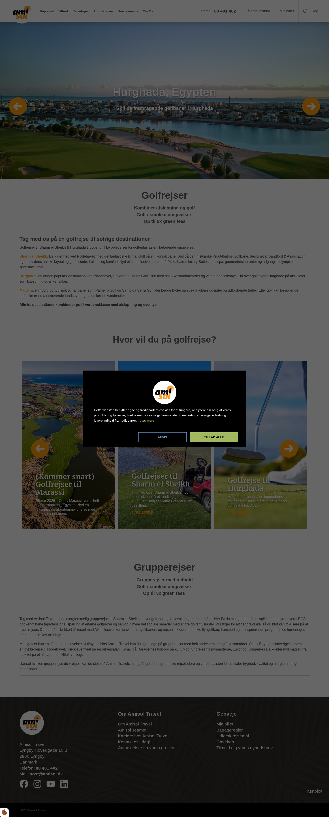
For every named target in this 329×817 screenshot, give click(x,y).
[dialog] (164, 408)
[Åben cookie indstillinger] (4, 812)
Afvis (162, 437)
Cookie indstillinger (109, 437)
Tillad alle (214, 437)
